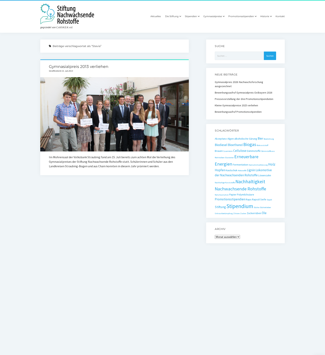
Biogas (249, 144)
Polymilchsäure (245, 194)
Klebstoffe (242, 170)
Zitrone (236, 213)
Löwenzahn (264, 175)
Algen (230, 138)
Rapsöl (256, 199)
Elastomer (229, 157)
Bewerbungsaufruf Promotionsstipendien (238, 111)
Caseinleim (228, 151)
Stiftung (220, 207)
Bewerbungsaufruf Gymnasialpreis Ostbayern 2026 (243, 92)
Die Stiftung (171, 16)
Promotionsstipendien (241, 16)
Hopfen (220, 170)
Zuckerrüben (254, 213)
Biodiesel (221, 145)
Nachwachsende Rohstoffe (240, 189)
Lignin (251, 170)
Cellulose (239, 151)
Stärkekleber (265, 207)
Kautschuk (231, 170)
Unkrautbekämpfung (224, 213)
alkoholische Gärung (245, 138)
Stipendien (191, 16)
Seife (263, 199)
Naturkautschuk (222, 195)
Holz (271, 164)
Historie (264, 16)
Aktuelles (155, 16)
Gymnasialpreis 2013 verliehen (78, 66)
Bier (260, 138)
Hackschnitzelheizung (258, 165)
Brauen (219, 151)
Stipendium (239, 206)
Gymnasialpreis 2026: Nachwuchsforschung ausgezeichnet (239, 84)
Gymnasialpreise (212, 16)
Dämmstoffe (254, 151)
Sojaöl (269, 199)
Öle (264, 213)
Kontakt (280, 16)
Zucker (243, 213)
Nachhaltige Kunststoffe (225, 182)
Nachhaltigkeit (250, 182)
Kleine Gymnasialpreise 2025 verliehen (236, 105)
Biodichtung (269, 139)
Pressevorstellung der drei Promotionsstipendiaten (244, 99)
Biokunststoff (262, 145)
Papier (232, 194)
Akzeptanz (221, 138)
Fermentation (240, 164)
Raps (248, 199)
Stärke (256, 207)
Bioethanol (235, 145)
